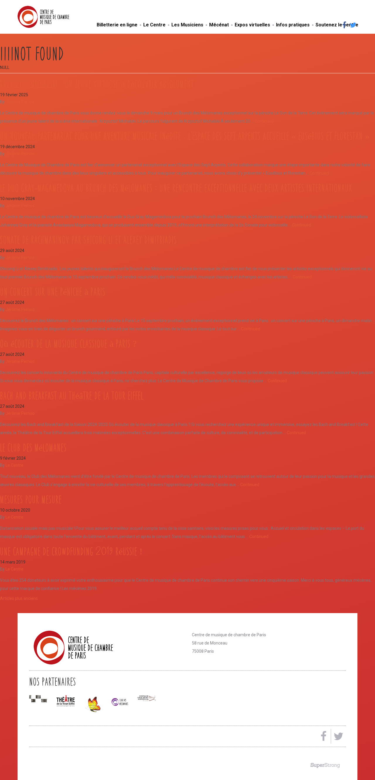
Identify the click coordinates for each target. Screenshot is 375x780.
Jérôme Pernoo (20, 101)
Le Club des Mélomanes (33, 447)
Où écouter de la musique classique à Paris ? (68, 343)
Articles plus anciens (19, 598)
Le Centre (14, 465)
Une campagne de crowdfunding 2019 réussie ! (71, 551)
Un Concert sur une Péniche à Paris (52, 292)
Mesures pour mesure (31, 499)
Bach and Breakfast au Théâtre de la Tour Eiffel (71, 395)
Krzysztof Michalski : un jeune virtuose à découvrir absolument (97, 84)
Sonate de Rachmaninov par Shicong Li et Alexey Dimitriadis (88, 240)
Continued (264, 121)
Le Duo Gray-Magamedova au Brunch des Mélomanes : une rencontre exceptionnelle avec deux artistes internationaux (176, 188)
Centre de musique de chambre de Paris (57, 17)
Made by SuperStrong (325, 765)
